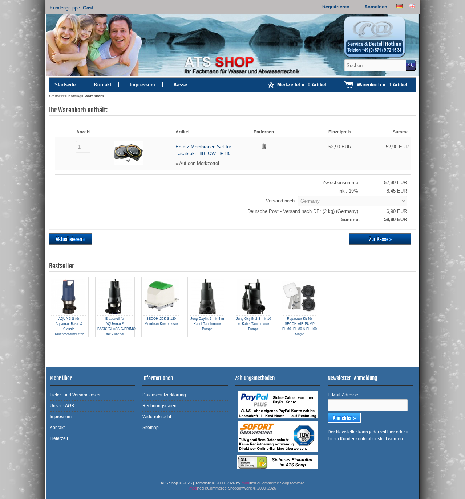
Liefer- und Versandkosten (76, 394)
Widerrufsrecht (156, 416)
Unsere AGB (62, 405)
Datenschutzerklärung (164, 394)
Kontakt (102, 84)
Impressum (142, 84)
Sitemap (150, 427)
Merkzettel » (301, 84)
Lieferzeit (59, 438)
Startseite (65, 84)
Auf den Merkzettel (199, 163)
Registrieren (335, 6)
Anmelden (375, 6)
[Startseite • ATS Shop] (379, 39)
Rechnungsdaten (159, 405)
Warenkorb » (382, 84)
